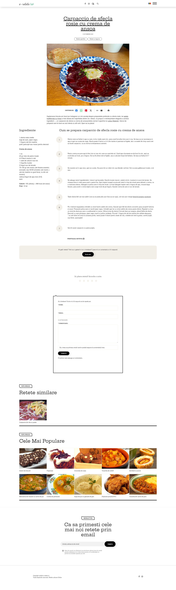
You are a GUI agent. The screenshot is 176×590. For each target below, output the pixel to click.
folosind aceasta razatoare (142, 196)
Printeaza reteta (75, 239)
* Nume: (60, 304)
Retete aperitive (80, 39)
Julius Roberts (113, 121)
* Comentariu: (63, 323)
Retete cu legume (95, 39)
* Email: (60, 313)
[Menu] (155, 3)
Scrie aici (88, 254)
